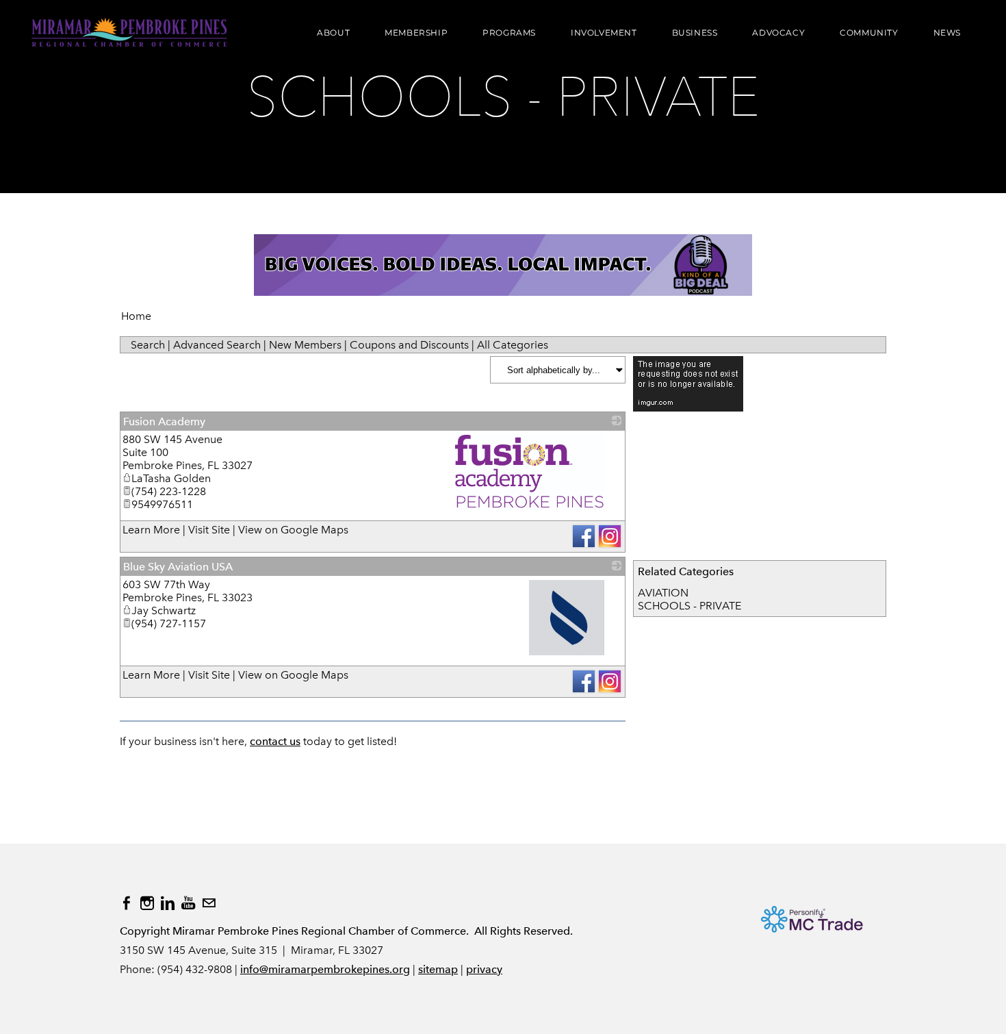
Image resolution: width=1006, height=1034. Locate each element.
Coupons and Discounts (409, 344)
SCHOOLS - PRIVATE (689, 605)
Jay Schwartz (163, 610)
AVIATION (663, 592)
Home (136, 316)
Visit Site (209, 529)
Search (148, 344)
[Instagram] (147, 903)
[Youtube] (188, 903)
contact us (275, 741)
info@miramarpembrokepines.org (325, 969)
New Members (305, 344)
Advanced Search (217, 344)
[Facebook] (126, 903)
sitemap (438, 969)
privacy (484, 969)
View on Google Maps (293, 529)
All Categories (512, 344)
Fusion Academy (164, 421)
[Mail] (209, 903)
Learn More (151, 529)
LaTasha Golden (171, 478)
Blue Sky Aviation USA (178, 566)
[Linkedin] (168, 903)
